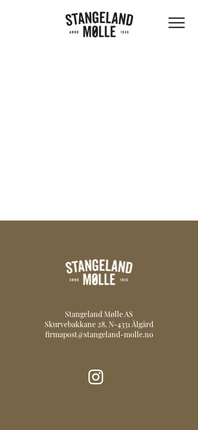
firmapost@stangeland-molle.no (99, 335)
